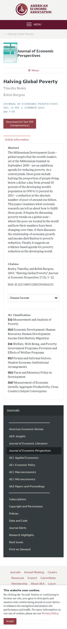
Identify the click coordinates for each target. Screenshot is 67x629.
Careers (52, 572)
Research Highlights (21, 535)
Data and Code (18, 521)
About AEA (37, 584)
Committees (48, 578)
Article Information (17, 139)
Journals (13, 410)
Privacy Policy (50, 613)
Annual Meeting (34, 572)
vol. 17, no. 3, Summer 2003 (24, 107)
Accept (10, 621)
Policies (13, 513)
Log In (52, 584)
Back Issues (16, 542)
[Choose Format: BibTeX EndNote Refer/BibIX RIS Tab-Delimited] (33, 298)
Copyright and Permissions (26, 506)
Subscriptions (17, 499)
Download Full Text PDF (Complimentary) (19, 123)
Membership (19, 584)
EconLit (32, 578)
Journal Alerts (17, 528)
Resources (17, 578)
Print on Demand (19, 549)
